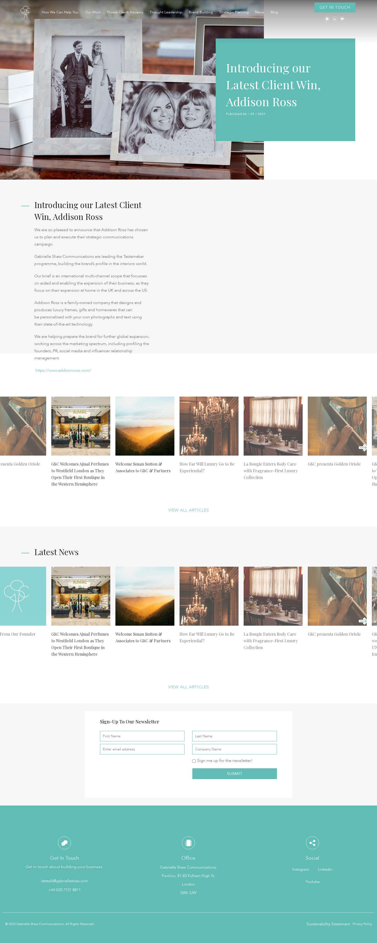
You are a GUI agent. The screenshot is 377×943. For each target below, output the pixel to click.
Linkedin (325, 869)
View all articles (188, 510)
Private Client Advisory (125, 12)
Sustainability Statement (328, 924)
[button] (334, 7)
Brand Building (201, 12)
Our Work (93, 12)
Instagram (300, 869)
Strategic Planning (234, 12)
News (259, 12)
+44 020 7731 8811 (64, 889)
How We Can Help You (60, 12)
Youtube (312, 881)
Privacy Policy (362, 924)
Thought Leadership (166, 12)
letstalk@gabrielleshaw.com (64, 880)
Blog (274, 12)
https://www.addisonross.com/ (62, 370)
